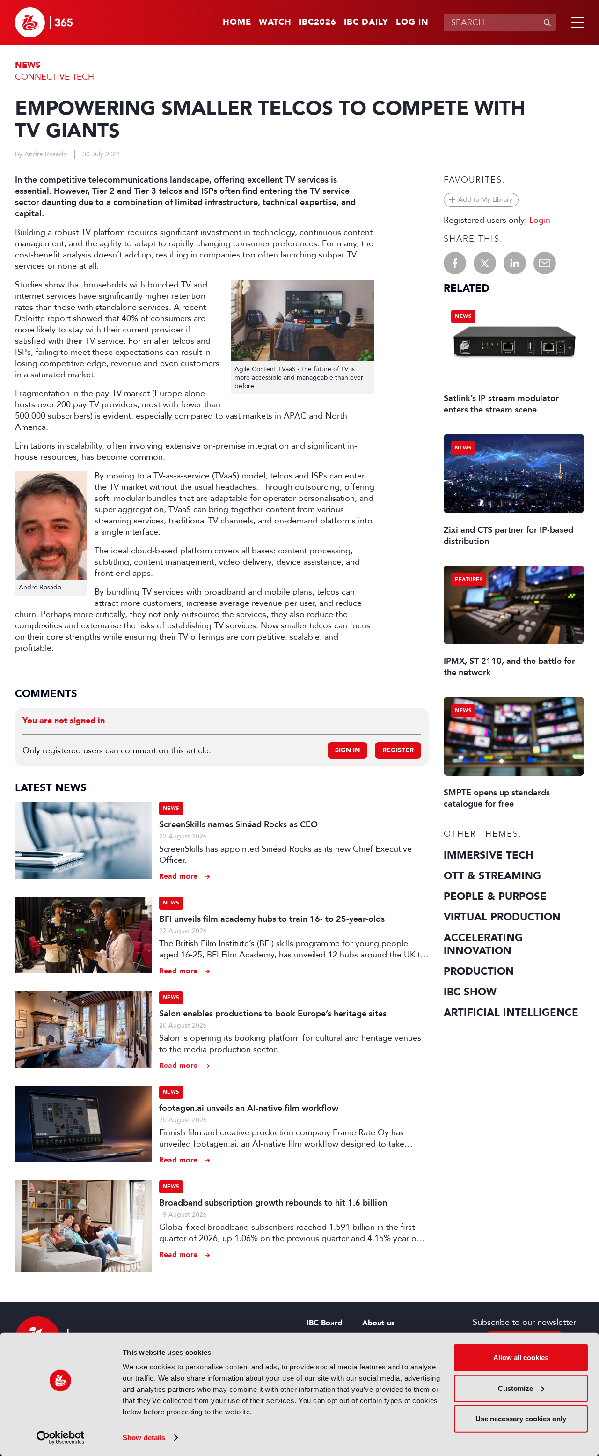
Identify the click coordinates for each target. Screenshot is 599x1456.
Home (237, 22)
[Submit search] (547, 22)
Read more (178, 876)
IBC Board (325, 1323)
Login (539, 220)
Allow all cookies (520, 1357)
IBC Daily (366, 22)
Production (479, 971)
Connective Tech (54, 76)
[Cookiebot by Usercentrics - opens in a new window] (61, 1438)
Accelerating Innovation (483, 944)
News (27, 65)
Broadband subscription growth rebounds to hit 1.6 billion (273, 1202)
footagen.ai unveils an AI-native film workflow (248, 1108)
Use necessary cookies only (520, 1419)
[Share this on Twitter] (485, 263)
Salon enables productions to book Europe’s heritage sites (273, 1013)
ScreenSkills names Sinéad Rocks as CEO (238, 824)
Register (398, 750)
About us (378, 1323)
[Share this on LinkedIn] (515, 263)
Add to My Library (485, 199)
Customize (515, 1388)
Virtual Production (502, 917)
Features (468, 579)
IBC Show (470, 992)
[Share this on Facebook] (455, 263)
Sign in (347, 750)
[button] (575, 22)
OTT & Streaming (492, 876)
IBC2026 (317, 22)
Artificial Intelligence (511, 1013)
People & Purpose (495, 897)
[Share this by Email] (544, 263)
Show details (144, 1437)
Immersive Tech (488, 855)
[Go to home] (44, 22)
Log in (412, 22)
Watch (275, 22)
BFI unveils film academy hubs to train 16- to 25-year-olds (272, 919)
